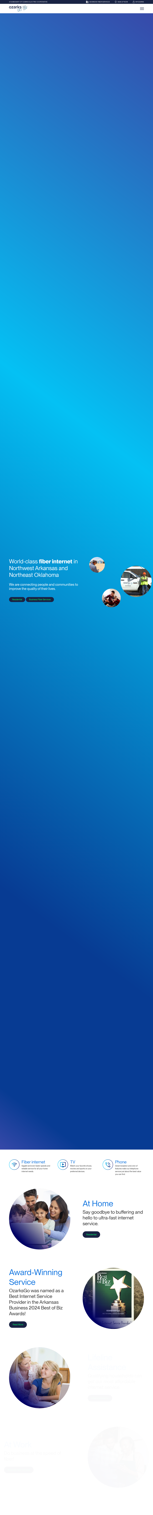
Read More (18, 1324)
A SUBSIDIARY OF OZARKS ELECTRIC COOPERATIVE (28, 2)
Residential (17, 599)
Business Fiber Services (40, 599)
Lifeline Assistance (94, 1398)
